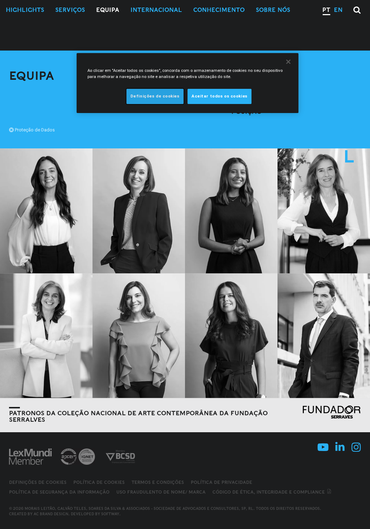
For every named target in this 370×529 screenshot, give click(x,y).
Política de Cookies (99, 482)
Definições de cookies (37, 482)
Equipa (107, 9)
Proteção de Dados (35, 130)
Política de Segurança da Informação (59, 492)
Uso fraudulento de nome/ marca (161, 492)
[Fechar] (288, 62)
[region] (187, 83)
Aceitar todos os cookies (220, 96)
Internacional (156, 9)
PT (326, 9)
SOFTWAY (110, 514)
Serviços (70, 9)
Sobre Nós (273, 9)
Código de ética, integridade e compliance (269, 492)
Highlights (25, 9)
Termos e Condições (158, 482)
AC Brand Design (51, 514)
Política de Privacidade (221, 482)
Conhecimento (219, 9)
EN (338, 9)
